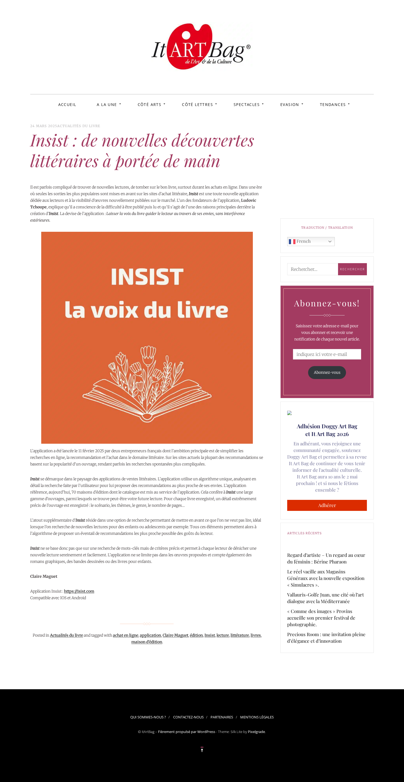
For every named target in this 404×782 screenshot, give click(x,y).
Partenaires (222, 717)
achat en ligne (125, 635)
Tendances (333, 104)
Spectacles (247, 104)
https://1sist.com (79, 591)
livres (256, 635)
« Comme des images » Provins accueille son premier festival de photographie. (321, 617)
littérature (240, 635)
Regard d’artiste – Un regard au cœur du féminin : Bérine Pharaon (326, 558)
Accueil (67, 104)
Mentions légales (257, 717)
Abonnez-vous (327, 372)
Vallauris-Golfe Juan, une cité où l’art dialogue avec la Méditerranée (325, 598)
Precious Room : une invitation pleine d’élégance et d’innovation (326, 637)
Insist (209, 635)
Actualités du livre (78, 126)
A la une (107, 104)
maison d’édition (146, 641)
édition (196, 635)
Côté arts (150, 104)
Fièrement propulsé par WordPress (186, 731)
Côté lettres (197, 104)
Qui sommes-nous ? (148, 717)
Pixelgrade (256, 731)
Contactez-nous (188, 717)
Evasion (289, 104)
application (150, 635)
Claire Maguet (175, 635)
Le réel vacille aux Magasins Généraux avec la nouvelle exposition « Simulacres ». (325, 578)
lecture (223, 635)
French (303, 241)
